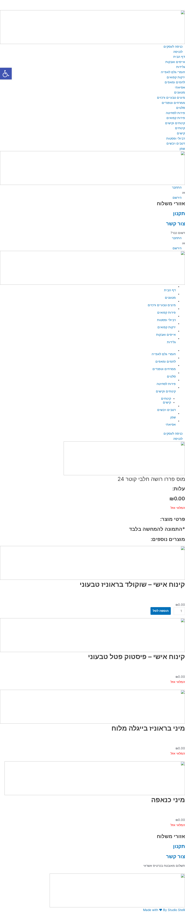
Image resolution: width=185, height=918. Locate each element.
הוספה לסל (161, 611)
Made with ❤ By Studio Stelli (164, 910)
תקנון (179, 213)
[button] (92, 2)
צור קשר (175, 223)
